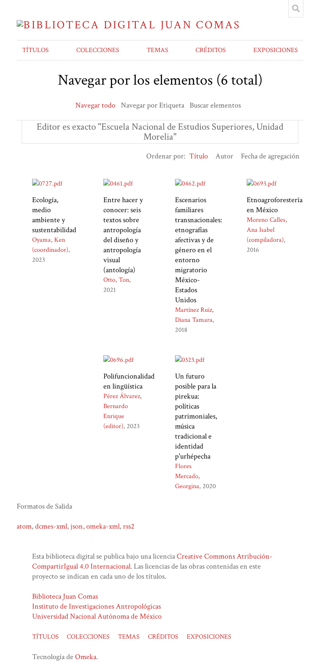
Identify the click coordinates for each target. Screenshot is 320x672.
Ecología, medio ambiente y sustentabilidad (54, 215)
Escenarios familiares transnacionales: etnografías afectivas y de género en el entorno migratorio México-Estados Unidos (198, 250)
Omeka (85, 657)
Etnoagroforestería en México (274, 205)
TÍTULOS (35, 50)
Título (198, 156)
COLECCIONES (97, 50)
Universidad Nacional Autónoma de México (97, 616)
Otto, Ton (116, 280)
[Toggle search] (295, 9)
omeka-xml (103, 526)
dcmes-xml (51, 526)
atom (24, 526)
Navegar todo (95, 105)
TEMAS (157, 50)
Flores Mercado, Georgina (187, 476)
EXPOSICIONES (275, 50)
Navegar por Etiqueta (152, 105)
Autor (224, 156)
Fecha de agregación (270, 156)
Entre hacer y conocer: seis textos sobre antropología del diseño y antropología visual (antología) (123, 235)
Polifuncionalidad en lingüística (129, 381)
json (76, 526)
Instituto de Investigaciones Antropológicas (96, 606)
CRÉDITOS (210, 50)
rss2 (129, 526)
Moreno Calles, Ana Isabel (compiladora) (267, 230)
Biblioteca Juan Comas (65, 596)
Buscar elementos (215, 105)
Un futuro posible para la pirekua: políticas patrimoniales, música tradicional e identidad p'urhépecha (196, 416)
